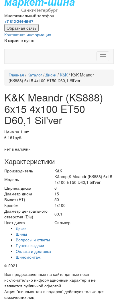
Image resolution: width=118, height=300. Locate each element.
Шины (21, 234)
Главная (16, 75)
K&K (64, 75)
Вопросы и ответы (33, 240)
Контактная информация (27, 34)
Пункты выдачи (30, 245)
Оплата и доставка (33, 251)
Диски (51, 75)
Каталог (34, 75)
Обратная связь (21, 28)
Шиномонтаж (28, 257)
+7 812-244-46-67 (18, 21)
